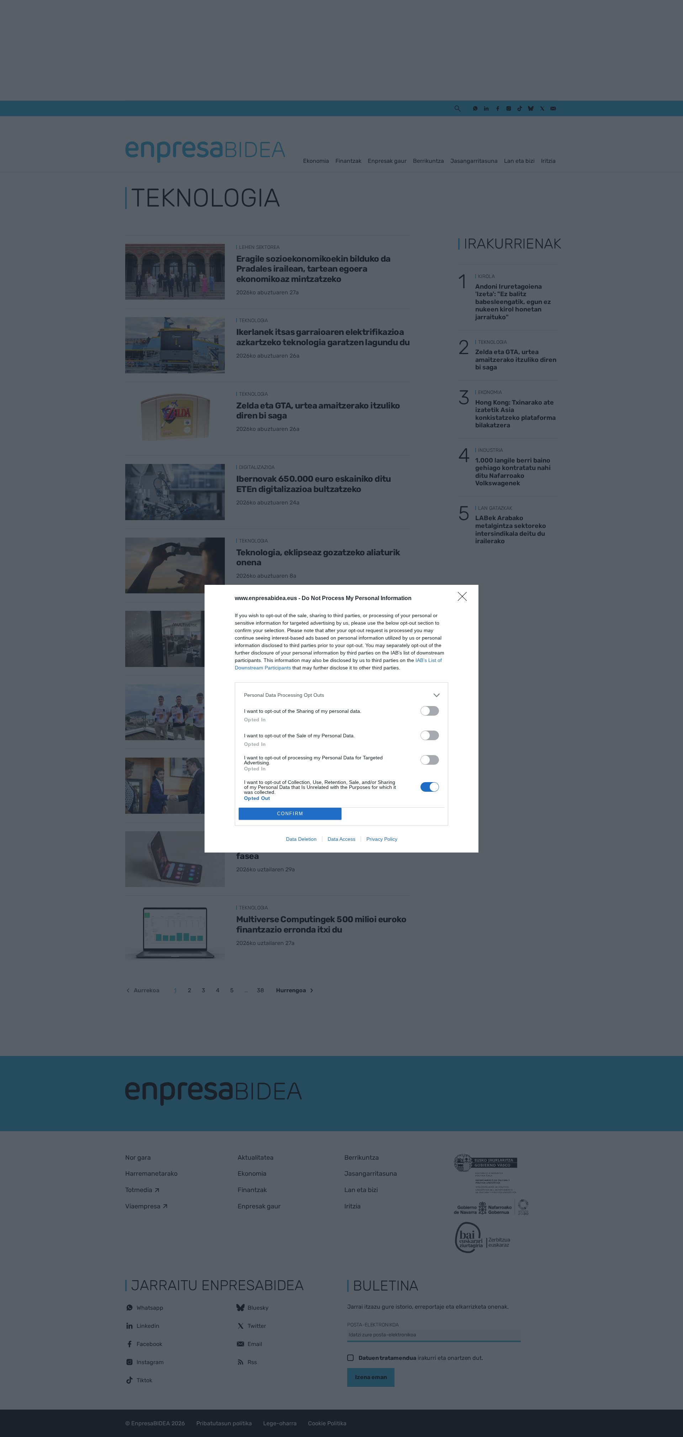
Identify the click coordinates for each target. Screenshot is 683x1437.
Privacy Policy (381, 839)
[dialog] (341, 719)
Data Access (341, 839)
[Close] (464, 598)
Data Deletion (301, 839)
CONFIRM (290, 813)
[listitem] (341, 695)
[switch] (429, 711)
